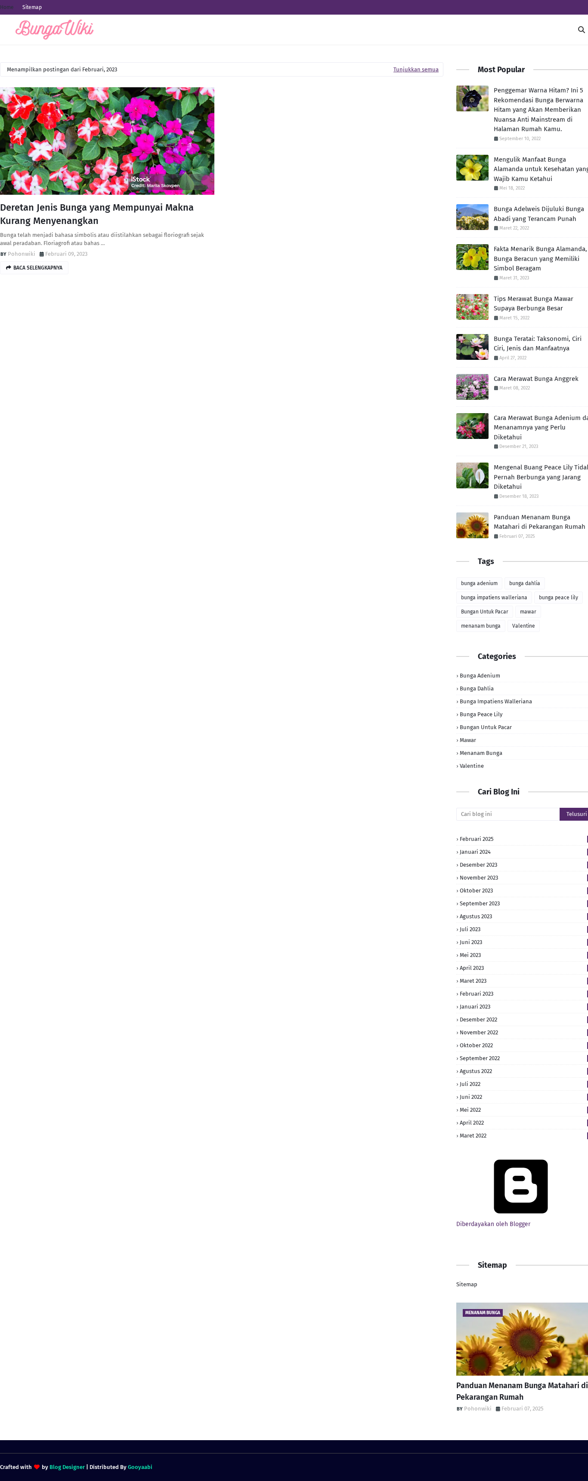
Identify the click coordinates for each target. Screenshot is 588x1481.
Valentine (523, 626)
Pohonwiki (21, 254)
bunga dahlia (524, 583)
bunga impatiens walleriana (494, 598)
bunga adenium (479, 583)
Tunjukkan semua (416, 69)
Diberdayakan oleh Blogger (493, 1224)
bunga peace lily (558, 598)
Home (7, 7)
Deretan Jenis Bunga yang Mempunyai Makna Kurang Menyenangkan (97, 214)
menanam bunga (481, 626)
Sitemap (32, 7)
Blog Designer (67, 1467)
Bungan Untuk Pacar (484, 612)
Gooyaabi (140, 1467)
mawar (528, 612)
